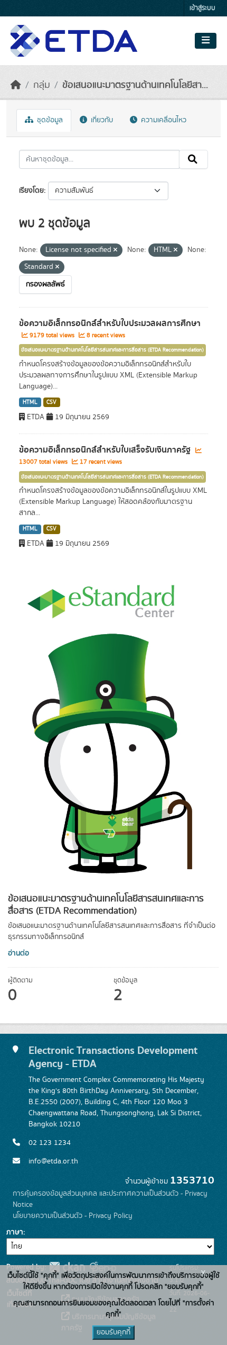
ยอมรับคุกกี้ (113, 1332)
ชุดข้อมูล (49, 120)
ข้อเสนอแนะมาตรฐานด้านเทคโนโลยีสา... (135, 85)
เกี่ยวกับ (101, 120)
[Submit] (193, 159)
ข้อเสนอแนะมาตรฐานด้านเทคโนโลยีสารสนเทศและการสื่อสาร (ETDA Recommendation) (112, 350)
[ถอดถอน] (115, 250)
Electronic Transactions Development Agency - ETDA (113, 1057)
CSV (51, 402)
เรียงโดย (31, 190)
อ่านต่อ (18, 953)
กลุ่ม (41, 85)
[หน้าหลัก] (16, 85)
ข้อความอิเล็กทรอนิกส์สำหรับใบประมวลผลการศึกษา (110, 323)
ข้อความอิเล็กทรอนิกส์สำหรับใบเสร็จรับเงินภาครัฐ (106, 450)
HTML (30, 402)
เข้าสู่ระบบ (202, 8)
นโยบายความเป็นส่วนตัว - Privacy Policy (73, 1216)
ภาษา (14, 1232)
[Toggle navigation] (205, 41)
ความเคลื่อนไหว (162, 120)
